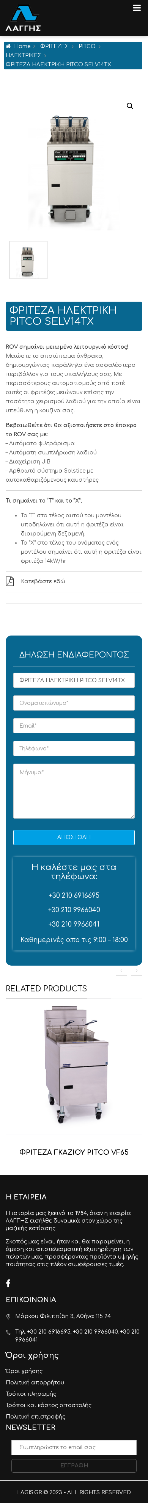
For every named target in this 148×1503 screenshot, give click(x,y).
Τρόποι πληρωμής (31, 1394)
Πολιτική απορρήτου (35, 1383)
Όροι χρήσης (24, 1371)
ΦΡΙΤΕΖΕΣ (54, 46)
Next (138, 260)
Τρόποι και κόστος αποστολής (48, 1405)
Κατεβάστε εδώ (43, 581)
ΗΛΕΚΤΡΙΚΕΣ (23, 55)
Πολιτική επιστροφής (35, 1417)
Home (22, 46)
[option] (74, 1081)
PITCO (87, 46)
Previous (9, 260)
